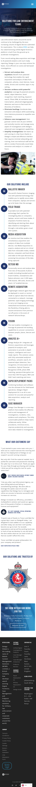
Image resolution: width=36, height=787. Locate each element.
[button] (32, 4)
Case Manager (15, 403)
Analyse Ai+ (14, 338)
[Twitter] (16, 785)
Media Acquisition (17, 234)
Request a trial (18, 625)
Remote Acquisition (18, 287)
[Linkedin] (12, 785)
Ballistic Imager (16, 189)
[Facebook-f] (20, 785)
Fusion (11, 321)
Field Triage (14, 207)
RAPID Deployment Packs (20, 381)
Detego (25, 47)
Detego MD (13, 264)
